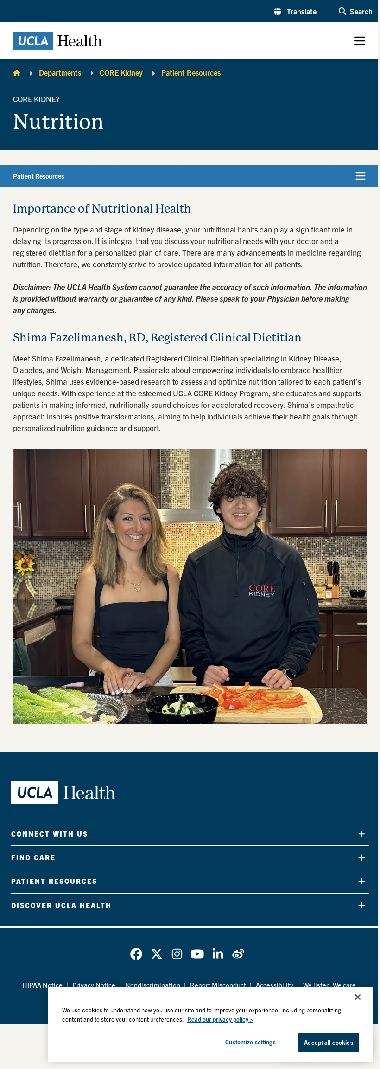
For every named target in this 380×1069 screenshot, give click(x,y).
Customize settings (250, 1042)
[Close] (358, 997)
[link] (136, 954)
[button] (295, 11)
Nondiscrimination (152, 984)
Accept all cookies (328, 1042)
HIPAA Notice (42, 984)
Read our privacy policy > (220, 1019)
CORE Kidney (121, 72)
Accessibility (274, 984)
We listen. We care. (330, 984)
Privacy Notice (93, 984)
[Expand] (361, 833)
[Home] (16, 72)
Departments (60, 72)
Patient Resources (191, 72)
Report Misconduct (218, 984)
